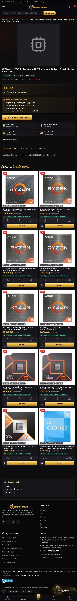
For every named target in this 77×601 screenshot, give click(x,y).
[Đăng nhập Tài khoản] (69, 7)
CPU (25, 19)
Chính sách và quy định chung (12, 548)
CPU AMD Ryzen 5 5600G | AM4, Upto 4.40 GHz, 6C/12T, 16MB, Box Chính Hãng (55, 269)
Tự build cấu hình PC (14, 489)
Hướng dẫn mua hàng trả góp (11, 555)
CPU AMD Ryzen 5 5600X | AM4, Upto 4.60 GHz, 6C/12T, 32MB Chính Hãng (55, 328)
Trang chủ (5, 19)
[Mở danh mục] (4, 7)
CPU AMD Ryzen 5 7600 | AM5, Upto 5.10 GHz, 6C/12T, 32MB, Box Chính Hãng (17, 388)
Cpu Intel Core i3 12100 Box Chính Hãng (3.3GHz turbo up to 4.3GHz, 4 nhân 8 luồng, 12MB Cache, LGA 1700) (57, 447)
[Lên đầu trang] (3, 591)
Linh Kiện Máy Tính (15, 19)
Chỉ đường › (46, 542)
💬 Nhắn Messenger (10, 139)
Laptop (42, 510)
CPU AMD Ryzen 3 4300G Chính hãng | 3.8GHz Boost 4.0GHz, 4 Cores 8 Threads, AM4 (19, 210)
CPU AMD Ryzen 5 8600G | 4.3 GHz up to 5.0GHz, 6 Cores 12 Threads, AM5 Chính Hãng (56, 388)
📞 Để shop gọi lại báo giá (16, 118)
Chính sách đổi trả (8, 552)
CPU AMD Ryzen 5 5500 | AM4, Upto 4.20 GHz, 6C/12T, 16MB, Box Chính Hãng (55, 210)
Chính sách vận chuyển (9, 545)
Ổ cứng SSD (44, 527)
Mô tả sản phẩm (10, 148)
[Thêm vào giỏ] (5, 226)
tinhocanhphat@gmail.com (51, 554)
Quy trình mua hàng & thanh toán (13, 559)
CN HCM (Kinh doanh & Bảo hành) (54, 538)
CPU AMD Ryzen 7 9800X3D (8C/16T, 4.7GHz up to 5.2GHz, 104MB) (19, 447)
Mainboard (43, 520)
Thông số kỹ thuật (27, 148)
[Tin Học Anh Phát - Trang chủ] (38, 7)
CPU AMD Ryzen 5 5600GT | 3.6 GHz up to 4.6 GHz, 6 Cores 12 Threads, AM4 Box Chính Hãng (19, 328)
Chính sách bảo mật (8, 562)
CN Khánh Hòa (47, 545)
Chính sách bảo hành (9, 541)
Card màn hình (45, 517)
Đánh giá (42, 148)
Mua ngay (22, 226)
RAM (41, 524)
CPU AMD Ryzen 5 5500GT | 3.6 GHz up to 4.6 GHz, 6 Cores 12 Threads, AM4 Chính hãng (19, 269)
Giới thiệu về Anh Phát (9, 538)
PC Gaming (10, 492)
